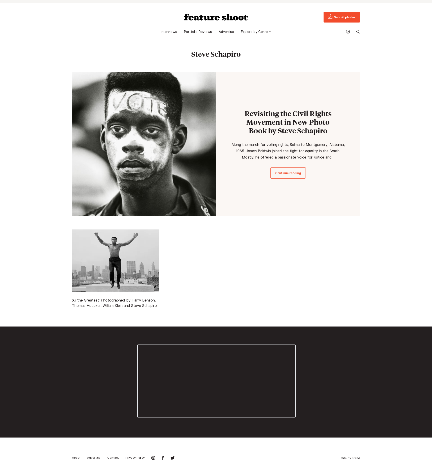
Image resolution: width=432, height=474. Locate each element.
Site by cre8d (350, 458)
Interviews (169, 32)
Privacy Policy (135, 457)
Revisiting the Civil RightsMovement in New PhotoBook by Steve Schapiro (288, 122)
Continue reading (288, 173)
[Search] (358, 31)
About (76, 457)
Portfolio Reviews (198, 32)
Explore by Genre (254, 32)
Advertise (226, 32)
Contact (113, 457)
